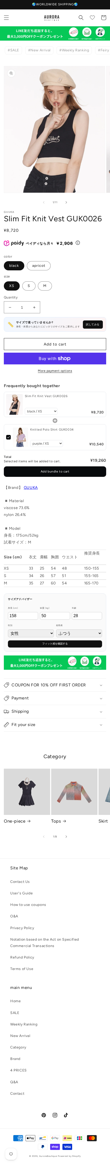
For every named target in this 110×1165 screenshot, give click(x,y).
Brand (15, 1059)
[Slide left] (43, 202)
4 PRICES (18, 1070)
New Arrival (20, 1036)
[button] (6, 17)
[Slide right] (66, 202)
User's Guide (21, 893)
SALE (14, 1013)
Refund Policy (22, 957)
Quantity (11, 297)
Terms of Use (21, 969)
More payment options (55, 371)
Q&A (14, 1082)
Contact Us (20, 882)
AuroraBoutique (48, 1156)
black (14, 265)
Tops (56, 821)
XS (11, 286)
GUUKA (31, 487)
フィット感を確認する (55, 643)
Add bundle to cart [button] (55, 471)
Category (18, 1047)
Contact (17, 1093)
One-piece (14, 821)
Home (15, 1001)
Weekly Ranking (23, 1024)
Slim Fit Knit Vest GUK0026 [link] (46, 396)
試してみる (93, 324)
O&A (14, 916)
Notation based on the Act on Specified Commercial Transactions (44, 942)
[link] (14, 404)
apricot (38, 265)
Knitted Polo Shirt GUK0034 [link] (52, 429)
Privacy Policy (22, 928)
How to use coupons (28, 905)
